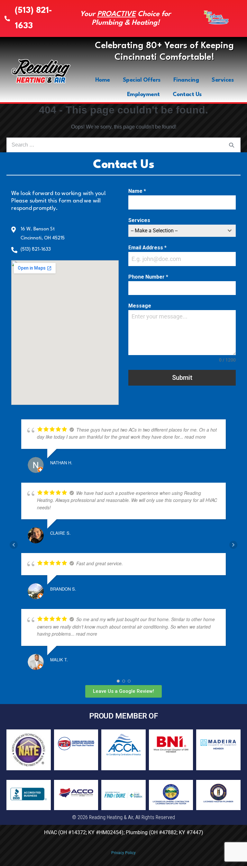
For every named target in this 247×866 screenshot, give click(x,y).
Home (102, 80)
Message (139, 306)
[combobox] (182, 231)
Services (222, 80)
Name (137, 191)
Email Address (147, 248)
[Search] (231, 145)
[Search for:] (123, 144)
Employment (143, 94)
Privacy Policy (123, 853)
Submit (182, 377)
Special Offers (141, 80)
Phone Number (148, 277)
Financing (186, 80)
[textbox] (176, 231)
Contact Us (187, 94)
